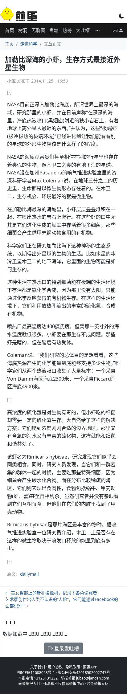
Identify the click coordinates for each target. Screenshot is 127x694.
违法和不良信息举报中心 (63, 683)
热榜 (67, 30)
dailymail (29, 574)
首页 (9, 30)
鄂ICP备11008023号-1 (36, 672)
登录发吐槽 (66, 648)
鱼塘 (54, 30)
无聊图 (38, 30)
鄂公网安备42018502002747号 (84, 672)
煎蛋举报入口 (29, 683)
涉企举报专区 (98, 683)
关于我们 (37, 667)
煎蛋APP (90, 667)
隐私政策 (72, 667)
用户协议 (55, 667)
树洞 (22, 30)
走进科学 (28, 44)
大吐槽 (83, 30)
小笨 (11, 81)
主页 (9, 44)
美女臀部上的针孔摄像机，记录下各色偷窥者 (53, 593)
